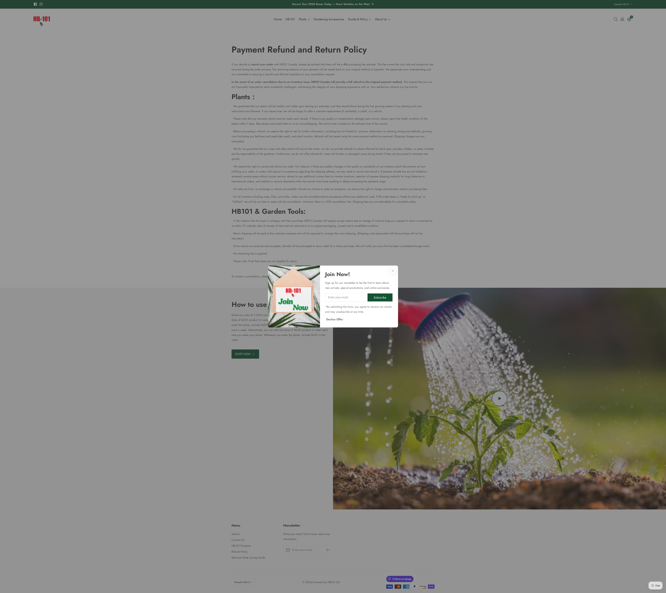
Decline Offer (334, 319)
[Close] (392, 270)
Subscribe (380, 297)
